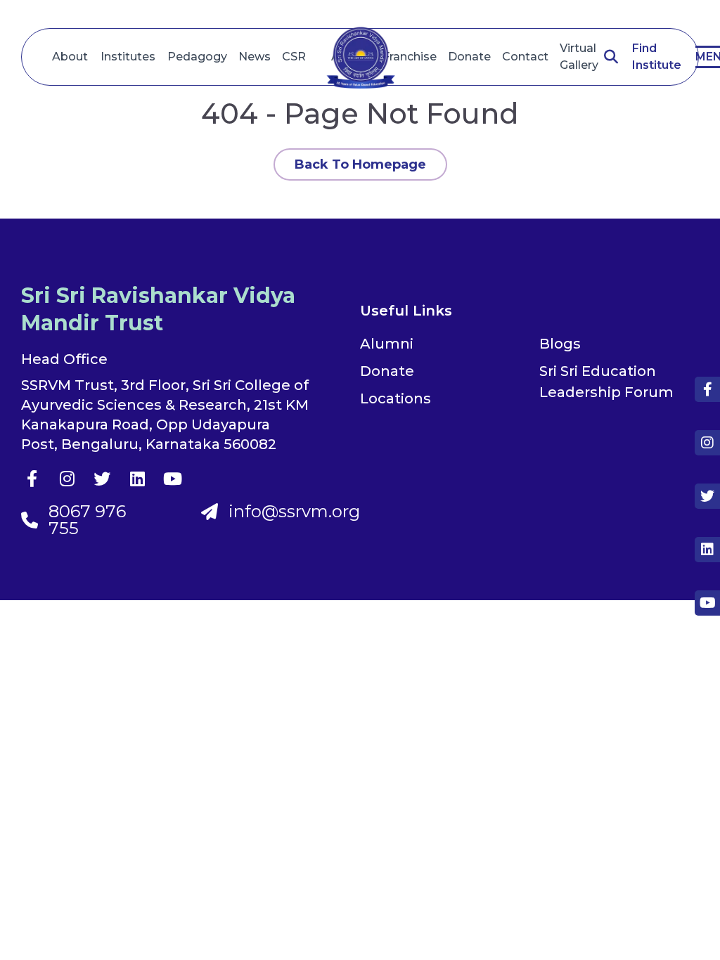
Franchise (409, 56)
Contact (525, 56)
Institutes (128, 56)
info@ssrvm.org (294, 511)
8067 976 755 (87, 520)
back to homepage (360, 164)
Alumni (386, 343)
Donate (469, 56)
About (70, 56)
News (254, 56)
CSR (294, 56)
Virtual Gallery (579, 56)
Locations (395, 398)
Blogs (560, 343)
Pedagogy (197, 56)
